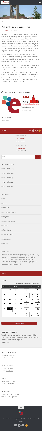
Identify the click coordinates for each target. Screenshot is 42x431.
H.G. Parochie (21, 140)
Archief (5, 203)
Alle (2, 21)
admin (7, 30)
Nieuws (5, 225)
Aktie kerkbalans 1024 (27, 107)
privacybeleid (17, 264)
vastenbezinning (8, 234)
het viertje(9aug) (8, 177)
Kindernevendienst (9, 221)
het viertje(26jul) (8, 186)
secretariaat (9, 371)
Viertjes (5, 243)
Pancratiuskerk (7, 230)
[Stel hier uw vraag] (30, 130)
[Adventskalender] (39, 130)
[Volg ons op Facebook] (33, 130)
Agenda (3, 280)
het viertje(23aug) (8, 169)
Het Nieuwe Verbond (9, 212)
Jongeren (6, 217)
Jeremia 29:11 (5, 342)
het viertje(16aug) (8, 173)
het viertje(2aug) (8, 182)
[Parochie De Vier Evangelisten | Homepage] (6, 2)
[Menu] (39, 2)
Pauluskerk (21, 149)
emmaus (6, 208)
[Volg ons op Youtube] (36, 130)
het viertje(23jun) (6, 117)
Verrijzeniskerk (7, 239)
